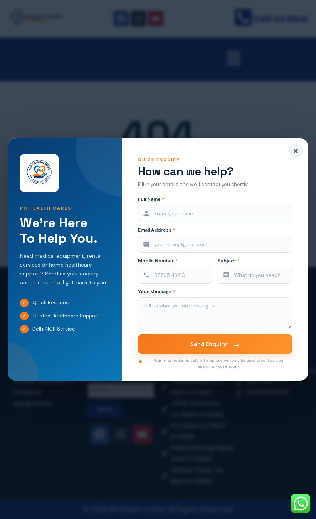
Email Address (156, 230)
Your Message (156, 292)
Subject (229, 261)
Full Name (151, 199)
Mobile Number (158, 261)
